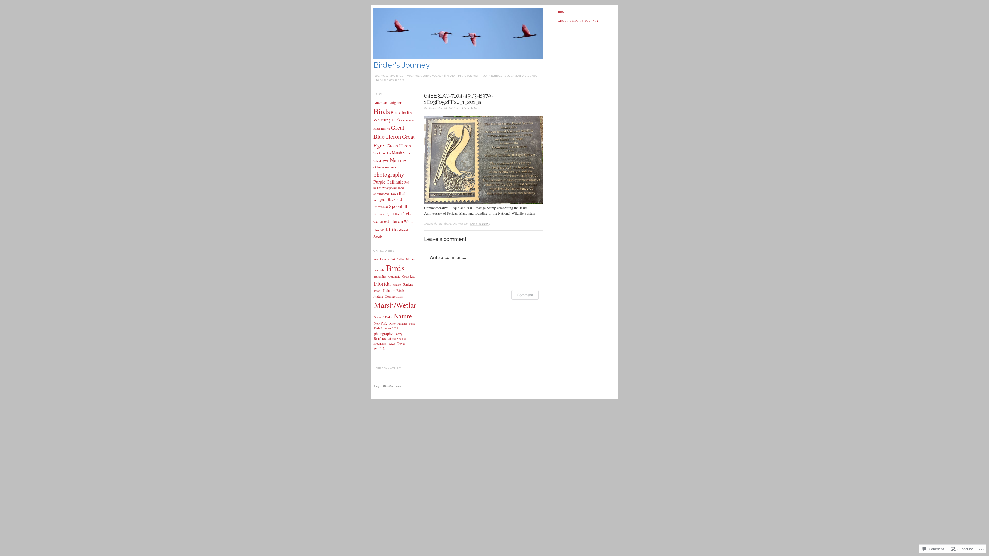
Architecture (381, 259)
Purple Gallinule (388, 182)
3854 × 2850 (468, 108)
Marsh (397, 152)
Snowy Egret (383, 213)
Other (392, 323)
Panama (402, 323)
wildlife (389, 229)
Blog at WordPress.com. (387, 386)
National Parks (383, 317)
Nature (398, 160)
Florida (382, 283)
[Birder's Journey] (458, 57)
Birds (381, 111)
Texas (391, 343)
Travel (401, 343)
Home (562, 12)
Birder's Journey (401, 65)
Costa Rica (408, 276)
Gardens (408, 284)
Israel (376, 153)
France (397, 284)
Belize (400, 259)
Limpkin (386, 153)
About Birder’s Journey (578, 20)
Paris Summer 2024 (386, 328)
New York (380, 323)
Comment (525, 295)
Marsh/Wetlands (399, 305)
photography (388, 174)
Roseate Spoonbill (390, 206)
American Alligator (387, 102)
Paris (412, 323)
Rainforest (380, 338)
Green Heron (399, 146)
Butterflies (380, 276)
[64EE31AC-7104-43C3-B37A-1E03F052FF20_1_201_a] (483, 202)
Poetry (398, 334)
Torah (399, 214)
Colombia (394, 276)
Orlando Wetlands (384, 167)
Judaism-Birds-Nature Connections (389, 293)
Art (393, 259)
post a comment (479, 223)
